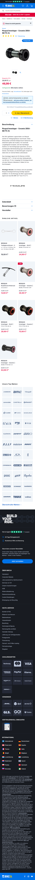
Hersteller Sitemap (7, 632)
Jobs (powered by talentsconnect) (12, 580)
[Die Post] (28, 704)
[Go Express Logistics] (17, 712)
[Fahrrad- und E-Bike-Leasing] (7, 689)
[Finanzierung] (28, 681)
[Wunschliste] (23, 6)
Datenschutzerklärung (8, 594)
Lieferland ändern (6, 794)
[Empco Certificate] (7, 726)
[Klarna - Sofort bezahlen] (28, 672)
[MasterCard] (17, 664)
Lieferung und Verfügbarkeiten (11, 634)
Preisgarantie (6, 637)
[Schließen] (31, 23)
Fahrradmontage (7, 646)
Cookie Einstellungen (8, 597)
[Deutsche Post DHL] (7, 704)
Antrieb (23, 18)
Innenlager (29, 18)
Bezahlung (5, 623)
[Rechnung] (7, 664)
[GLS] (7, 712)
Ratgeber (5, 649)
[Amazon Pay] (7, 681)
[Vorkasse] (17, 681)
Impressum (5, 574)
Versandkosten (6, 620)
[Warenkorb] (32, 6)
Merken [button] (15, 118)
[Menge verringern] (4, 113)
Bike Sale (8, 14)
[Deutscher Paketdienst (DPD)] (17, 704)
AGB (3, 588)
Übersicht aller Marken (11, 505)
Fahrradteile (17, 18)
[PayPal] (17, 672)
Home (3, 18)
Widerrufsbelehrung (8, 591)
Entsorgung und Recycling (10, 600)
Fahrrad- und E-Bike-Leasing (10, 643)
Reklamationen (6, 617)
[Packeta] (28, 712)
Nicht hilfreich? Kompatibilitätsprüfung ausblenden (20, 107)
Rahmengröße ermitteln (9, 629)
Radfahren (9, 18)
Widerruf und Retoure (8, 614)
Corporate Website (7, 577)
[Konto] (27, 6)
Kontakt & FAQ (6, 611)
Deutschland (5, 93)
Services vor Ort (7, 583)
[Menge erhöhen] (9, 113)
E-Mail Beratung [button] (28, 118)
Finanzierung (6, 640)
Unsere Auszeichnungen (9, 585)
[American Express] (7, 672)
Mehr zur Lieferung (15, 827)
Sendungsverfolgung (8, 626)
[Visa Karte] (28, 664)
